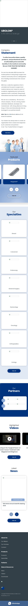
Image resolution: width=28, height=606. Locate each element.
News (2, 571)
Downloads (4, 576)
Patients (4, 563)
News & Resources (7, 567)
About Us (4, 538)
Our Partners (5, 544)
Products (4, 552)
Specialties (4, 558)
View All (14, 195)
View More (7, 132)
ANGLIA (8, 595)
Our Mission (4, 541)
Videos (3, 573)
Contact (3, 547)
